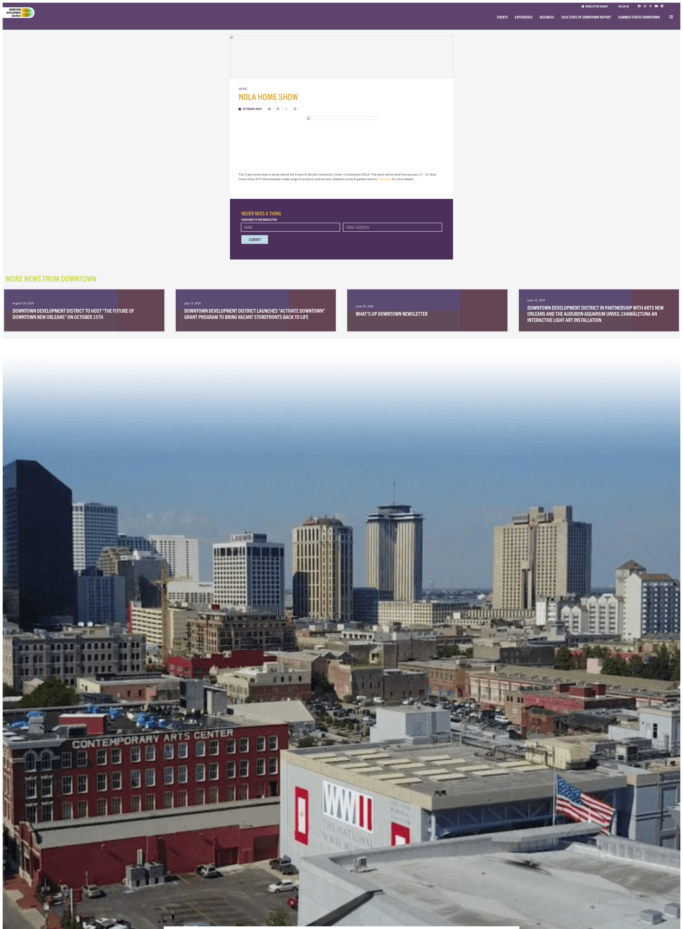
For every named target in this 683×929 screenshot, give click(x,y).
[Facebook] (639, 6)
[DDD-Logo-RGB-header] (17, 12)
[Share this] (278, 109)
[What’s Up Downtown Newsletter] (427, 310)
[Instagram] (645, 6)
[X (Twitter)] (650, 6)
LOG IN (625, 6)
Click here (384, 179)
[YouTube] (656, 6)
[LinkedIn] (662, 6)
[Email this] (269, 109)
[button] (671, 17)
